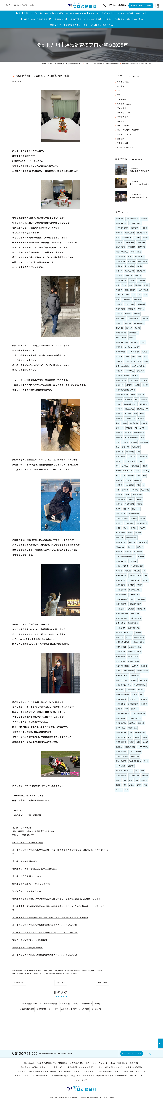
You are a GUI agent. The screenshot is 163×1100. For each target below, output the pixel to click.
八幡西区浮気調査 (122, 618)
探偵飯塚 (139, 499)
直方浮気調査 (120, 247)
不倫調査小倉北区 (122, 675)
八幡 (117, 285)
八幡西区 (131, 499)
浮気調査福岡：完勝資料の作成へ (27, 948)
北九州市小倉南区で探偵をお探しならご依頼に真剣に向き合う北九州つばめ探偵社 (50, 918)
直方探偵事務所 (142, 523)
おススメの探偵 (143, 747)
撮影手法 (141, 690)
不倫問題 (119, 361)
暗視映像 (119, 480)
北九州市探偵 (129, 266)
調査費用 (135, 376)
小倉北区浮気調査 (132, 218)
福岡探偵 (144, 228)
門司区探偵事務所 (122, 599)
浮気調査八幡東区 (133, 661)
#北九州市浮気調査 (49, 1004)
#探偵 (75, 1004)
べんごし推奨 (120, 766)
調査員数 (119, 399)
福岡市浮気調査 (121, 604)
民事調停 (119, 709)
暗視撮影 (144, 399)
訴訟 (133, 356)
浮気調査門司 (139, 257)
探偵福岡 (48, 974)
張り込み (119, 790)
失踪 (117, 442)
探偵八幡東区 (133, 699)
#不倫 (97, 1004)
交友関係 (141, 461)
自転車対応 (119, 385)
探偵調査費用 (135, 675)
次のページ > (102, 983)
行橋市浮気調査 (140, 733)
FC (143, 485)
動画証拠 (144, 423)
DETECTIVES (142, 542)
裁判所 (145, 466)
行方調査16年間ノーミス (124, 633)
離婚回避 (119, 461)
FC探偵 (124, 423)
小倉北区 (139, 266)
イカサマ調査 (129, 371)
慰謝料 (139, 785)
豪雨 (135, 414)
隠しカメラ (136, 509)
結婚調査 (119, 266)
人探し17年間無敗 (135, 752)
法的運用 (119, 523)
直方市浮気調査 (121, 647)
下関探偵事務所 (121, 742)
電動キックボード (135, 575)
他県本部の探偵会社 (122, 376)
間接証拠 (137, 571)
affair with (131, 547)
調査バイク (125, 447)
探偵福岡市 (128, 399)
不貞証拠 (119, 304)
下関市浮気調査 (130, 747)
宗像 (138, 476)
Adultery (146, 471)
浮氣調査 (132, 280)
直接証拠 (128, 571)
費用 (136, 780)
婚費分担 (129, 328)
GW (132, 599)
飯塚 (144, 476)
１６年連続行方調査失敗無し (125, 556)
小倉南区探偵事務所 (134, 652)
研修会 (118, 404)
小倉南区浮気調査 (122, 228)
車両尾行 (119, 356)
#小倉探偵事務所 (69, 1009)
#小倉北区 (96, 1009)
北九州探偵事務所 (135, 223)
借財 (117, 466)
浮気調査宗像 (120, 499)
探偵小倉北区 (85, 971)
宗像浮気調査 (129, 523)
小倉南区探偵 (120, 704)
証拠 (126, 790)
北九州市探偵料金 (122, 680)
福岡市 (127, 495)
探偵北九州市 (129, 304)
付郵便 (127, 356)
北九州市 (137, 237)
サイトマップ (81, 1080)
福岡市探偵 (130, 452)
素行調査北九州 (134, 775)
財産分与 (128, 323)
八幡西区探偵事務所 (122, 642)
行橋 (138, 485)
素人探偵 (145, 385)
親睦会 (146, 361)
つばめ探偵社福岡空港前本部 (125, 390)
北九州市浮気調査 (122, 252)
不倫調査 (119, 276)
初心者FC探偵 (120, 533)
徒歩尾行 (145, 352)
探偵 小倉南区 (96, 971)
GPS (126, 709)
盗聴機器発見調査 (135, 761)
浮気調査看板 (133, 333)
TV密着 (134, 694)
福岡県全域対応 (139, 433)
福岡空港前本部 (121, 380)
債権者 (137, 737)
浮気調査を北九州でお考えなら (26, 891)
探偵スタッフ (120, 514)
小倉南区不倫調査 (142, 671)
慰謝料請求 (131, 261)
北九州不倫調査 (121, 752)
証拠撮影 (134, 442)
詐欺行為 (128, 433)
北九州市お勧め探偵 (134, 718)
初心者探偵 (145, 490)
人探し (130, 257)
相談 (130, 780)
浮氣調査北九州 (121, 280)
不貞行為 (141, 309)
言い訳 (133, 395)
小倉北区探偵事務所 (122, 694)
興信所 (130, 533)
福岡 (136, 399)
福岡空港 (134, 680)
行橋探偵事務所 (121, 595)
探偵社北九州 (144, 404)
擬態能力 (144, 666)
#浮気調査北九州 (29, 1004)
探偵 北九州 (53, 971)
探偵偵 (126, 528)
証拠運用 (119, 747)
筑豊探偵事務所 (133, 704)
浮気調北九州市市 (142, 409)
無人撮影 (128, 414)
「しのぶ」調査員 (133, 352)
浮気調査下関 (129, 504)
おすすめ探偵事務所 (138, 713)
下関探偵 (119, 290)
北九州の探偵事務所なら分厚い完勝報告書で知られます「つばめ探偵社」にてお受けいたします (56, 899)
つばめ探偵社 (126, 299)
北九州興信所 (120, 718)
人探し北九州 (135, 614)
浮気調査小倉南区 (133, 318)
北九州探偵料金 (129, 671)
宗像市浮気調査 (134, 595)
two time (132, 542)
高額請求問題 (120, 352)
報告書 (118, 785)
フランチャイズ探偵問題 (133, 361)
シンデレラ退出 (130, 461)
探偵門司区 (141, 247)
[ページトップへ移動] (149, 1053)
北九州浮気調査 (143, 290)
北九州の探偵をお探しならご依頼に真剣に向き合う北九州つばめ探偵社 (45, 925)
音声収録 (138, 633)
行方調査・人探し (42, 971)
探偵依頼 (119, 418)
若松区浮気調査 (136, 618)
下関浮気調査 (120, 309)
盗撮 (138, 742)
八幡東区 (139, 504)
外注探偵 (145, 775)
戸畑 (130, 285)
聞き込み (128, 552)
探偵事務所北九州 (122, 395)
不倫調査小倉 (120, 652)
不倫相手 (119, 314)
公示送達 (138, 276)
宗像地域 (141, 723)
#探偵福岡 (41, 1009)
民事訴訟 (119, 323)
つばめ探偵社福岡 (133, 514)
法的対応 (145, 318)
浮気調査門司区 (121, 542)
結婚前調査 (136, 447)
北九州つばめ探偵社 (70, 974)
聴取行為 (119, 552)
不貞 (144, 571)
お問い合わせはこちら (141, 5)
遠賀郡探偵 (131, 247)
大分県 (142, 414)
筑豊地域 (132, 723)
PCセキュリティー (141, 428)
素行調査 (15, 971)
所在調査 (125, 442)
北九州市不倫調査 (122, 518)
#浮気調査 (65, 1004)
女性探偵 (135, 666)
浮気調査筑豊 (142, 456)
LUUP (145, 575)
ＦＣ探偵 (119, 409)
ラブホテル (131, 456)
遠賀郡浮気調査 (121, 775)
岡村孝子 (119, 371)
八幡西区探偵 (129, 242)
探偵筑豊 (128, 480)
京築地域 (125, 490)
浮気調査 (144, 218)
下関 (138, 452)
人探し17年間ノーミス (123, 685)
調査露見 (119, 495)
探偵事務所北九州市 (130, 404)
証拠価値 (131, 766)
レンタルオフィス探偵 (132, 347)
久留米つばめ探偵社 (122, 366)
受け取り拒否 (120, 737)
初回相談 (134, 518)
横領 (142, 771)
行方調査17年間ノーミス (124, 771)
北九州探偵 (141, 280)
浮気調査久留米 (142, 233)
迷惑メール (134, 709)
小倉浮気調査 (142, 261)
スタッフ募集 (133, 380)
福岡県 (118, 509)
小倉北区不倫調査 (138, 642)
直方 (117, 490)
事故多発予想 (120, 580)
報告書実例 (119, 328)
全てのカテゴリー (124, 82)
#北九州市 (53, 1009)
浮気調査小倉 (126, 237)
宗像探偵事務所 (131, 537)
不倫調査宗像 (141, 609)
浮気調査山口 (120, 609)
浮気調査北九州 (121, 223)
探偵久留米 (137, 480)
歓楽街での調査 (133, 656)
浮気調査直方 (120, 628)
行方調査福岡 (138, 552)
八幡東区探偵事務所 (122, 666)
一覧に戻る (60, 983)
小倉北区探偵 (129, 485)
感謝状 (143, 342)
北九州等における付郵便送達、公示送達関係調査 (34, 869)
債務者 (145, 737)
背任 (136, 771)
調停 (139, 356)
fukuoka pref (120, 547)
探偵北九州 (119, 218)
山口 (139, 295)
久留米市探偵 (120, 623)
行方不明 (141, 418)
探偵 (125, 780)
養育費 (131, 742)
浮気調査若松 (141, 271)
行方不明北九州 (130, 418)
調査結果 (143, 528)
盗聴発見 (144, 699)
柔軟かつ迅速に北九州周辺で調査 (27, 843)
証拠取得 (131, 585)
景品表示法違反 (139, 637)
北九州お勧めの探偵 (122, 713)
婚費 (142, 437)
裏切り (146, 761)
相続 (141, 694)
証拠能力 (132, 337)
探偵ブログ (137, 299)
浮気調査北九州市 (122, 342)
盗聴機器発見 (134, 423)
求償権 (137, 385)
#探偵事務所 (86, 1004)
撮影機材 (119, 437)
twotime (137, 471)
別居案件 (139, 585)
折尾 (123, 476)
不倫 (24, 971)
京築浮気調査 (120, 728)
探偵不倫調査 (120, 585)
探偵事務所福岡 (121, 733)
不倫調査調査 (130, 690)
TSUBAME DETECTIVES (124, 471)
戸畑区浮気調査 (121, 699)
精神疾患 (119, 347)
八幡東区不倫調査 (135, 647)
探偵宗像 (119, 504)
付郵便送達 (31, 971)
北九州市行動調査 (122, 756)
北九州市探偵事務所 (131, 437)
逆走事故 (125, 466)
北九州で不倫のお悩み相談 (24, 861)
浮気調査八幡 (120, 261)
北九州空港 (143, 680)
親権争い (145, 580)
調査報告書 (131, 309)
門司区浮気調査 (136, 252)
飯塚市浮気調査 (121, 761)
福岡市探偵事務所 (135, 604)
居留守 (130, 737)
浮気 (20, 971)
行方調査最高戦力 (140, 685)
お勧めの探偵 (132, 728)
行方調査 (119, 242)
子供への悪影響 (121, 337)
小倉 (117, 237)
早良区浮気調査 (133, 623)
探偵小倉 (137, 314)
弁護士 (131, 785)
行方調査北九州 (121, 561)
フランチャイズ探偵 (122, 295)
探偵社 (146, 285)
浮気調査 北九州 (64, 971)
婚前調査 (138, 285)
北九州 (118, 780)
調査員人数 (134, 342)
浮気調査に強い (121, 723)
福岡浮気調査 (129, 409)
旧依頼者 (134, 528)
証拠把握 (141, 395)
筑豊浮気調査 (120, 456)
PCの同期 (141, 556)
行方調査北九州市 (137, 566)
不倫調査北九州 (121, 575)
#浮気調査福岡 (27, 1009)
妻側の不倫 (119, 452)
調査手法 (126, 509)
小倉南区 (119, 271)
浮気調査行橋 (120, 257)
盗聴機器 (131, 609)
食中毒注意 (119, 690)
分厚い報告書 (135, 466)
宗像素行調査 (135, 756)
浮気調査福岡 (57, 974)
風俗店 (137, 328)
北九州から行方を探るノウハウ (26, 876)
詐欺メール (119, 428)
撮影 (130, 733)
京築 (145, 295)
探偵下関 (131, 476)
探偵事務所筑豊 (137, 495)
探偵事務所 (134, 228)
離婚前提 (119, 414)
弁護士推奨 (140, 371)
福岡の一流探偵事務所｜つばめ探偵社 (29, 940)
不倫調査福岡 (140, 599)
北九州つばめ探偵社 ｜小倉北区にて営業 (31, 884)
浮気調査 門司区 (38, 974)
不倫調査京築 (120, 656)
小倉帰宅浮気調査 (133, 628)
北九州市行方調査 (133, 580)
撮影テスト (119, 537)
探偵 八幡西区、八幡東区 (21, 974)
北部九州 (128, 314)
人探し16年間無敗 (122, 566)
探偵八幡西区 (120, 661)
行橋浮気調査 (141, 304)
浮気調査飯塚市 (121, 590)
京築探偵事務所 (130, 290)
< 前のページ (19, 983)
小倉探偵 (119, 485)
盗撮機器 (145, 742)
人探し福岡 (133, 561)
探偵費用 (144, 704)
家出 (117, 447)
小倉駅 (118, 528)
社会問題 (119, 433)
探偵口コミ (119, 637)
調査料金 (138, 533)
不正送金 (129, 428)
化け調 (118, 671)
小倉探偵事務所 (139, 323)
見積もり (144, 780)
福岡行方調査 (144, 442)
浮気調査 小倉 (75, 971)
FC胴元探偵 (134, 490)
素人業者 (142, 518)
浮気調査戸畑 (129, 271)
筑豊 (117, 299)
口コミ (128, 637)
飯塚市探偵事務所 (135, 590)
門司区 (124, 285)
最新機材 (119, 571)
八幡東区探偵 (141, 242)
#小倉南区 (84, 1009)
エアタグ (140, 547)
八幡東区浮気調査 (122, 614)
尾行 (145, 785)
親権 (117, 423)
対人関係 (129, 385)
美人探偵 (144, 380)
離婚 (125, 785)
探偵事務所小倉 (121, 333)
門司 (117, 476)
